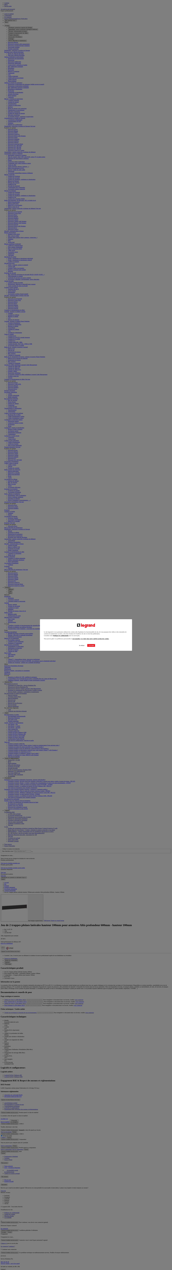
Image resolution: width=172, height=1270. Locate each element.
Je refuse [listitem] (81, 645)
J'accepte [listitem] (91, 645)
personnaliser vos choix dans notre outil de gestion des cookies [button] (91, 638)
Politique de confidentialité (60, 635)
